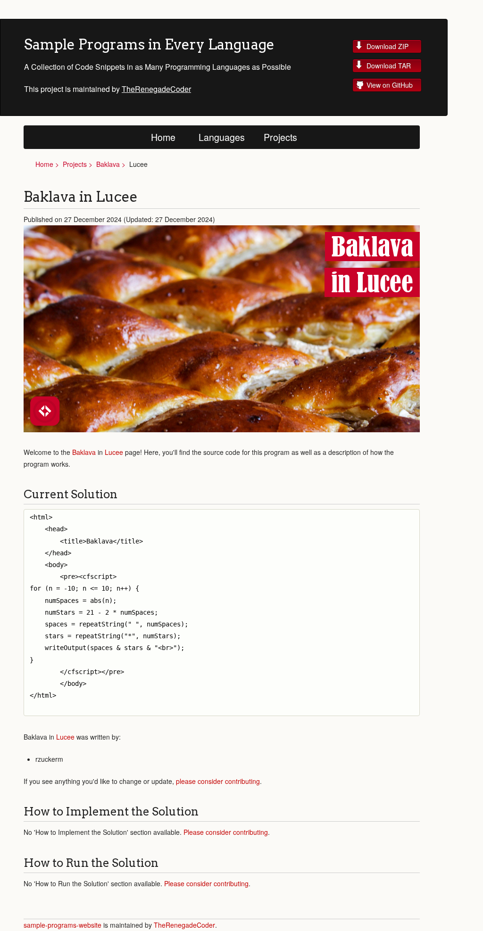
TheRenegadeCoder (156, 88)
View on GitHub (389, 85)
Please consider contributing (225, 832)
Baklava (108, 164)
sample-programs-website (63, 925)
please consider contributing (218, 781)
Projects (280, 137)
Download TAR (388, 65)
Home (163, 137)
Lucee (114, 452)
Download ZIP (387, 46)
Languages (222, 137)
